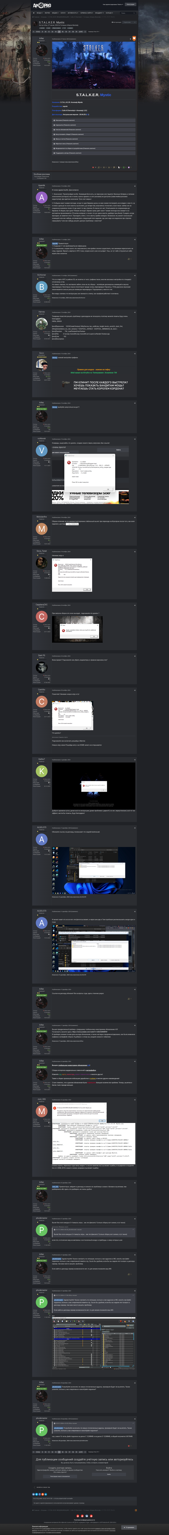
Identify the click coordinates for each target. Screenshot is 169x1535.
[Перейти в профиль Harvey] (42, 324)
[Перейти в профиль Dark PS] (42, 667)
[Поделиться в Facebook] (39, 1494)
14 (59, 31)
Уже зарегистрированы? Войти (112, 4)
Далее (81, 31)
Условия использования (53, 1532)
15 (62, 31)
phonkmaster (41, 1218)
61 (134, 22)
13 (55, 31)
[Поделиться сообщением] (130, 39)
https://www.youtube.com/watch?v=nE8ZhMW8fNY (89, 1032)
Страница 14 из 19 (93, 31)
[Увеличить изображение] (93, 65)
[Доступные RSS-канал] (136, 1510)
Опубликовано (60, 39)
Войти (109, 1474)
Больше (109, 13)
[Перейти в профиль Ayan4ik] (42, 197)
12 (52, 31)
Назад (38, 31)
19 (76, 31)
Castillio (41, 689)
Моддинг (99, 13)
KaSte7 (42, 759)
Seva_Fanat (42, 551)
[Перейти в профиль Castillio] (42, 702)
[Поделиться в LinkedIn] (45, 1494)
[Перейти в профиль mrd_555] (42, 1111)
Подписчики (127, 22)
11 (48, 31)
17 (69, 31)
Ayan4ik (41, 185)
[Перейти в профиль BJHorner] (42, 287)
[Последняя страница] (85, 31)
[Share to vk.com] (33, 1494)
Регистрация (130, 4)
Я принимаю (129, 1527)
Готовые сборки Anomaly (69, 25)
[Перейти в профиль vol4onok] (42, 450)
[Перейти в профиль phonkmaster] (42, 1230)
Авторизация (117, 22)
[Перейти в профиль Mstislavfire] (42, 529)
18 (72, 31)
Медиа (55, 13)
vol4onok (42, 438)
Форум (47, 13)
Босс (41, 353)
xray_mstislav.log (73, 524)
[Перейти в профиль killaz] (35, 23)
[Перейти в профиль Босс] (42, 365)
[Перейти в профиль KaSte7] (42, 771)
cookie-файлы (46, 1528)
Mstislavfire (42, 517)
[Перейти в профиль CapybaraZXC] (42, 617)
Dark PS (41, 655)
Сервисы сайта (86, 13)
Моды (39, 13)
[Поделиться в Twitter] (36, 1494)
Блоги (63, 13)
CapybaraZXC (42, 604)
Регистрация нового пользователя (60, 1476)
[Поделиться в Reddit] (42, 1494)
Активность (72, 13)
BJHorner (41, 275)
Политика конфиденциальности (84, 1520)
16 (66, 31)
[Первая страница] (33, 31)
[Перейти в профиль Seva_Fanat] (42, 563)
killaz (45, 25)
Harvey (42, 312)
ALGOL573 (41, 827)
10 (45, 31)
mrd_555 (42, 1099)
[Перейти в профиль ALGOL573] (42, 839)
